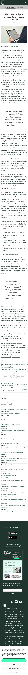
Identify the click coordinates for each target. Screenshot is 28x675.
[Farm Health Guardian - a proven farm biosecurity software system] (8, 2)
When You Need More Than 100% (10, 443)
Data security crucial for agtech (9, 512)
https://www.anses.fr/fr (7, 360)
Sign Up (13, 593)
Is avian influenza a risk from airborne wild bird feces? (13, 419)
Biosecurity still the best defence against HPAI (13, 409)
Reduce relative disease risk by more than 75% (13, 448)
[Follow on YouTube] (20, 601)
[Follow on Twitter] (12, 601)
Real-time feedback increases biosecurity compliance (12, 453)
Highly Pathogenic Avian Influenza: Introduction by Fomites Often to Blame (13, 493)
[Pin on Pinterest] (18, 376)
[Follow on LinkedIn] (16, 601)
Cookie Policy (10, 672)
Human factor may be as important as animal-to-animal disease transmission (14, 459)
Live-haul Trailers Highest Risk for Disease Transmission (12, 487)
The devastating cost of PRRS (9, 475)
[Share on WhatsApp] (5, 376)
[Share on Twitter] (12, 376)
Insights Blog (14, 12)
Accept (14, 660)
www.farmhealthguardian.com (10, 357)
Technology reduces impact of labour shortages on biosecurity (14, 500)
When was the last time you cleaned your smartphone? (12, 481)
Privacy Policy (17, 672)
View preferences (14, 668)
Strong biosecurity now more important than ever (13, 431)
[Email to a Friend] (15, 376)
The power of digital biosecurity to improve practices (12, 470)
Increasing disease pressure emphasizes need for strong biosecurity (13, 404)
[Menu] (25, 2)
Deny (14, 664)
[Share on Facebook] (9, 376)
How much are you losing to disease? (11, 413)
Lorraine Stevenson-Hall (10, 46)
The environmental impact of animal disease (21, 387)
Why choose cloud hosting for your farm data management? (13, 506)
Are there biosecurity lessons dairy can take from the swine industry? (12, 438)
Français (20, 7)
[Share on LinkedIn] (22, 376)
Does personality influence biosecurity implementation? (11, 425)
